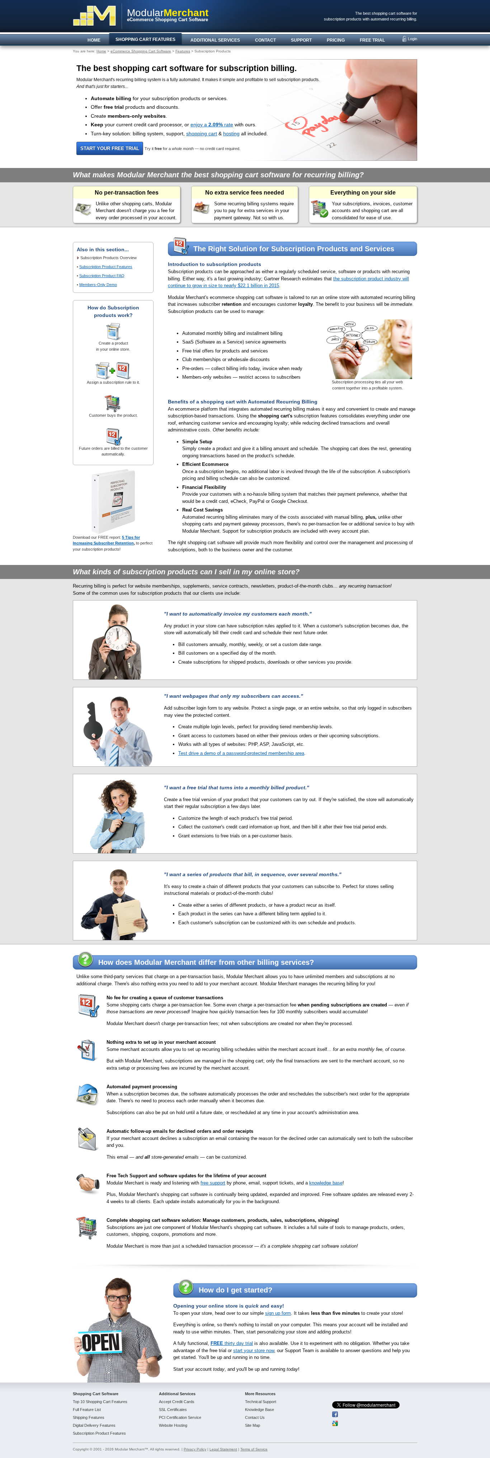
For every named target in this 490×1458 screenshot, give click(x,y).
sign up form (278, 1313)
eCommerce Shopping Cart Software (140, 51)
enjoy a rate (211, 124)
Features (182, 51)
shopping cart (201, 133)
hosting (231, 133)
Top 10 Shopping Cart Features (100, 1401)
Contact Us (255, 1417)
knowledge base (326, 1183)
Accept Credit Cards (176, 1401)
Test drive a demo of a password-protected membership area (241, 753)
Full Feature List (87, 1409)
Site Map (252, 1425)
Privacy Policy (195, 1449)
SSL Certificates (173, 1409)
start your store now (253, 1350)
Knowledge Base (259, 1409)
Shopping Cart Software (95, 1394)
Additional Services (177, 1394)
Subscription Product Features (105, 267)
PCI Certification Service (180, 1417)
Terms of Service (254, 1449)
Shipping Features (88, 1417)
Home (101, 51)
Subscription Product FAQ (101, 276)
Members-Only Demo (98, 284)
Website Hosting (173, 1425)
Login (412, 39)
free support (213, 1183)
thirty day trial (232, 1343)
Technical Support (260, 1401)
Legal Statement (223, 1449)
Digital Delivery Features (94, 1425)
